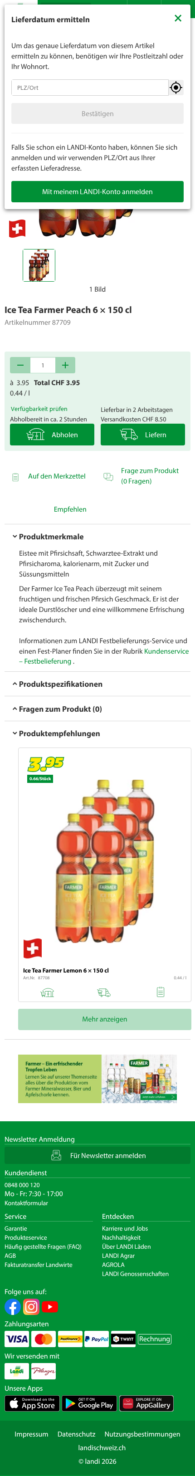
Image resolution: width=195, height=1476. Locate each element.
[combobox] (90, 87)
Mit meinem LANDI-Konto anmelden (97, 191)
